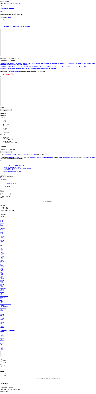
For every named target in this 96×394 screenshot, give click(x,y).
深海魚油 (2, 284)
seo (1, 339)
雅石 (1, 293)
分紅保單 (2, 289)
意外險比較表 (3, 288)
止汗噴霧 (2, 236)
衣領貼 (1, 220)
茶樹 (1, 344)
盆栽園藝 (2, 292)
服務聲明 (58, 378)
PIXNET (39, 378)
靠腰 (1, 298)
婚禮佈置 (2, 315)
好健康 (1, 277)
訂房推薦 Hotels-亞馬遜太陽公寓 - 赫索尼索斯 (16, 26)
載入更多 (2, 190)
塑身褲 (1, 347)
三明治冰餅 (2, 228)
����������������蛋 (8, 330)
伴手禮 (1, 244)
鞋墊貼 (1, 237)
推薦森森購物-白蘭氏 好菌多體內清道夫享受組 (12, 171)
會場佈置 (2, 317)
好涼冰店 (2, 229)
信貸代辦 (62, 157)
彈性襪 (1, 319)
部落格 (4, 20)
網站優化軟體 (3, 308)
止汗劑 (1, 270)
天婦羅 (1, 249)
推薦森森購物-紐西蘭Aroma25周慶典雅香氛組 (11, 167)
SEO (1, 311)
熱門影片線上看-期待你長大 (8, 169)
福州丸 (1, 252)
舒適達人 (2, 336)
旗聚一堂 (2, 240)
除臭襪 (1, 225)
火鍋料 (1, 250)
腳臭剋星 (2, 223)
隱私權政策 (54, 378)
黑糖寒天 (2, 305)
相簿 (3, 19)
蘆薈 (1, 341)
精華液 (1, 343)
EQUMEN (2, 348)
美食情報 (9, 17)
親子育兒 (9, 186)
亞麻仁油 (2, 280)
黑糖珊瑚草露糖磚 (4, 306)
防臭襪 (1, 227)
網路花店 (2, 314)
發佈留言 (2, 197)
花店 (1, 313)
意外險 (1, 286)
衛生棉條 (2, 335)
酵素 (1, 285)
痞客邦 (7, 183)
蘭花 (1, 294)
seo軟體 (1, 309)
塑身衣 (1, 345)
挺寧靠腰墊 (2, 297)
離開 (6, 391)
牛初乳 (1, 282)
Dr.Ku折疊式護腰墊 (4, 296)
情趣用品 (2, 327)
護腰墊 (1, 301)
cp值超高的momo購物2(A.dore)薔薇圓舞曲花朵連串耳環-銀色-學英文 (16, 165)
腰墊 (1, 300)
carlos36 (1, 177)
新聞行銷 (2, 340)
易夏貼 (1, 232)
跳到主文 (2, 11)
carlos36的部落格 (7, 9)
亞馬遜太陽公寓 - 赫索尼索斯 (13, 157)
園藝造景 (2, 290)
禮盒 (1, 323)
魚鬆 (1, 245)
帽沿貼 (1, 221)
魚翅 (1, 254)
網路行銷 (2, 338)
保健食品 (2, 278)
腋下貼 (1, 233)
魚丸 (1, 248)
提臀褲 (1, 349)
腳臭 (1, 224)
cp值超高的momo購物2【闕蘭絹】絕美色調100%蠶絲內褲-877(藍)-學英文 (17, 168)
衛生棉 (1, 334)
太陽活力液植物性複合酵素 (5, 304)
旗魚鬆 (1, 241)
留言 (10, 183)
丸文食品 (2, 256)
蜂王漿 (1, 281)
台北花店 (2, 318)
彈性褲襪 (2, 322)
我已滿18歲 (3, 391)
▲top (1, 188)
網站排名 (2, 310)
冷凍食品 (2, 253)
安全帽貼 (2, 231)
